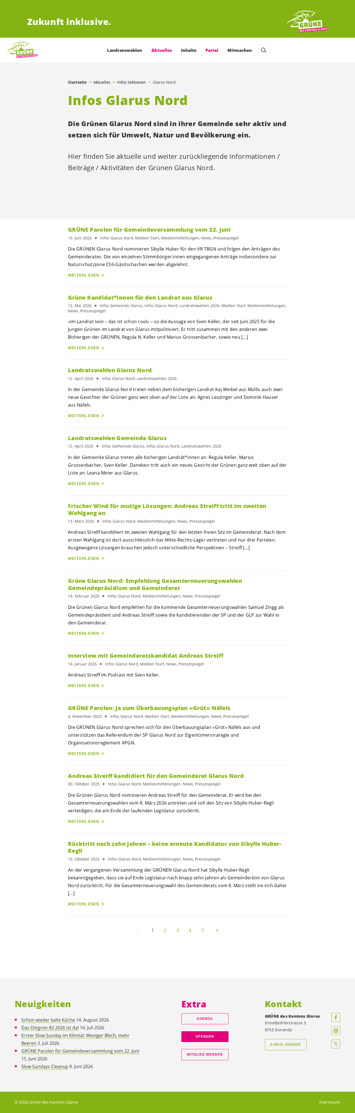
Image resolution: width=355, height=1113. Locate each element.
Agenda (205, 1019)
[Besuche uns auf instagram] (335, 1030)
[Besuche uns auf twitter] (335, 1044)
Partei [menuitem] (212, 50)
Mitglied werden (205, 1054)
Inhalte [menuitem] (188, 50)
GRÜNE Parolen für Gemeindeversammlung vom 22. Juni (80, 1051)
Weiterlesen (84, 275)
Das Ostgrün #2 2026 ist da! (50, 1028)
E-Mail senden (285, 1044)
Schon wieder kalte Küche (48, 1020)
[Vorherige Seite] (138, 930)
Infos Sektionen (131, 82)
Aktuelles (101, 82)
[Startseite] (307, 22)
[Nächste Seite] (217, 930)
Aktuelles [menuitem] (161, 50)
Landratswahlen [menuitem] (124, 50)
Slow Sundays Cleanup (44, 1066)
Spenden (205, 1036)
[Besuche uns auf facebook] (335, 1017)
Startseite (77, 82)
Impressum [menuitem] (329, 1102)
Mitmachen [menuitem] (239, 50)
